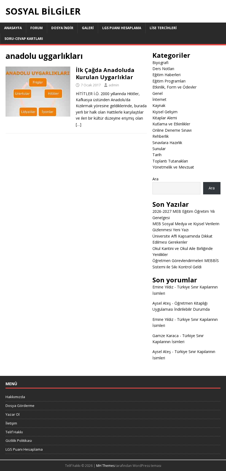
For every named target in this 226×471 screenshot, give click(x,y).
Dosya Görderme (20, 405)
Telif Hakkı (14, 431)
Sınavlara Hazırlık (167, 142)
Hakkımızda (15, 396)
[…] (78, 124)
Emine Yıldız (162, 287)
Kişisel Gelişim (164, 111)
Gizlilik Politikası (19, 440)
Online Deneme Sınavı (172, 130)
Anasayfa (13, 28)
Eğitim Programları (168, 81)
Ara (155, 178)
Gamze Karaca (165, 335)
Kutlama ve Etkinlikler (171, 123)
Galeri (88, 28)
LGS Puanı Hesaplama (121, 28)
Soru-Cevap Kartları (23, 38)
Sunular (159, 148)
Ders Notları (163, 68)
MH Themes (105, 465)
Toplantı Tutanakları (170, 161)
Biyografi (160, 62)
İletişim (11, 423)
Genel (157, 93)
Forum (36, 28)
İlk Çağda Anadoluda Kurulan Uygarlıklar (105, 73)
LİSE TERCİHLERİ (163, 28)
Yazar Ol (13, 414)
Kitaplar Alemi (164, 117)
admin (114, 84)
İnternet (159, 99)
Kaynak (158, 105)
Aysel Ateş (161, 303)
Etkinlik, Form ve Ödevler (174, 87)
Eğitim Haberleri (166, 74)
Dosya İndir (62, 28)
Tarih (157, 154)
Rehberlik (160, 136)
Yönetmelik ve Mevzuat (173, 167)
